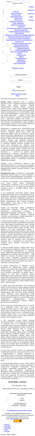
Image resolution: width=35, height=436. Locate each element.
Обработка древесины (16, 21)
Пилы (17, 95)
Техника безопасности (21, 45)
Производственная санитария (21, 43)
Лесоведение (18, 18)
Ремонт (21, 56)
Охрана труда (19, 41)
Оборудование (21, 61)
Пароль (20, 80)
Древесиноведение (16, 16)
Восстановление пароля (18, 94)
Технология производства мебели (19, 38)
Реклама (31, 20)
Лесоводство (18, 20)
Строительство (21, 55)
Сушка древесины (18, 23)
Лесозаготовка (16, 15)
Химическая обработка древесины (18, 25)
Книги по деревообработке (19, 51)
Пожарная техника (23, 48)
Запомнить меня (19, 90)
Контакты (31, 13)
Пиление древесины (21, 30)
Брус (22, 398)
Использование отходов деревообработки (19, 40)
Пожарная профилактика (23, 50)
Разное (19, 53)
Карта (31, 16)
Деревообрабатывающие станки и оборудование (19, 32)
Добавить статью (18, 68)
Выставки (31, 10)
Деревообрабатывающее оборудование (19, 410)
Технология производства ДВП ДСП (19, 36)
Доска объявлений (19, 63)
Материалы (21, 60)
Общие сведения (16, 13)
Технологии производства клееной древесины (19, 35)
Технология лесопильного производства (19, 28)
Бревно (22, 400)
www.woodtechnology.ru (13, 418)
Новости (16, 11)
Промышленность (21, 58)
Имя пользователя (21, 74)
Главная (31, 6)
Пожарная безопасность (21, 46)
